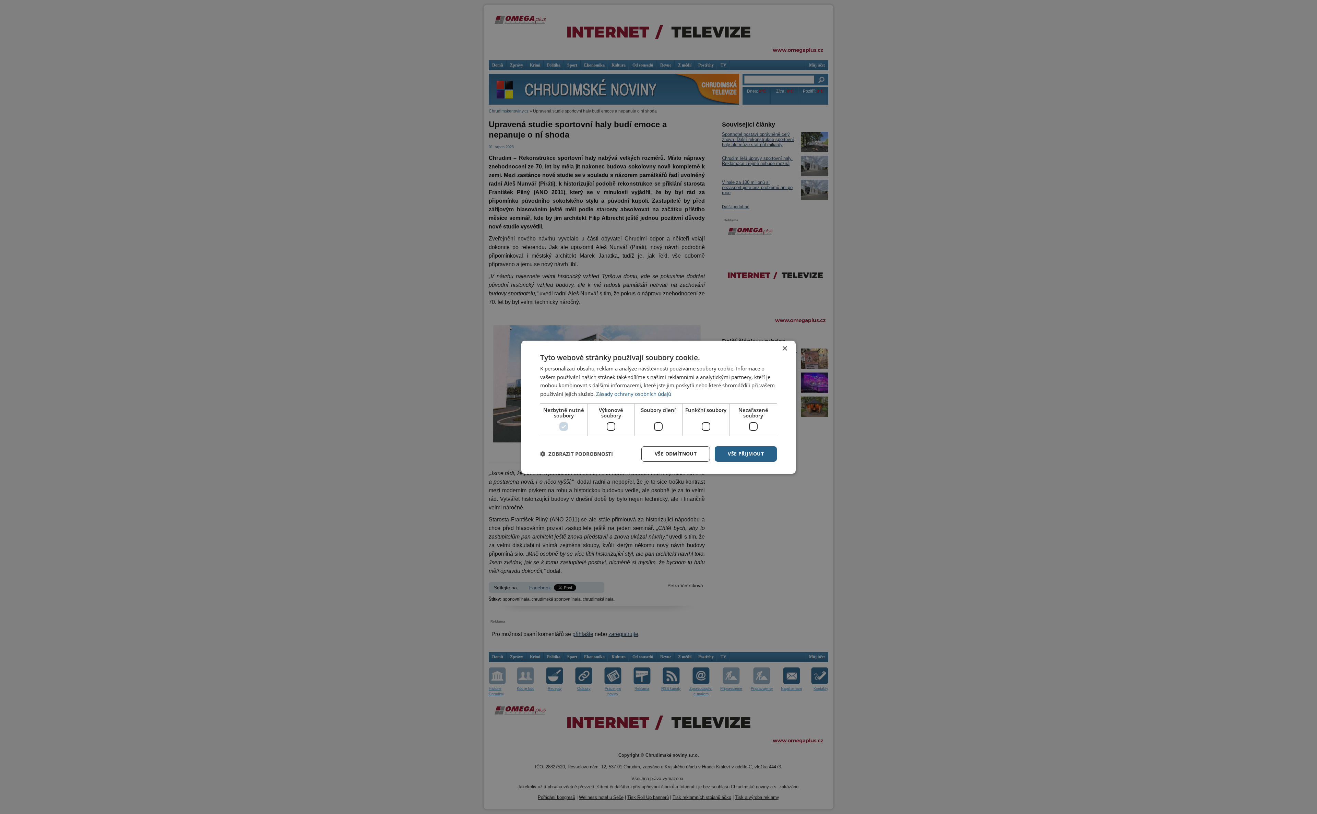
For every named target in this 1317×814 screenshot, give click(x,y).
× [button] (784, 348)
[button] (576, 454)
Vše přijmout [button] (746, 453)
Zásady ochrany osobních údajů (633, 393)
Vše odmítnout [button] (676, 453)
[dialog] (658, 406)
